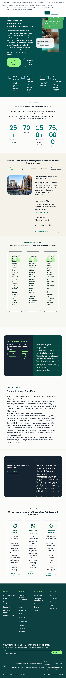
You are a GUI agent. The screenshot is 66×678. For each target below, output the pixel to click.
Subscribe (56, 652)
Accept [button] (47, 13)
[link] (33, 204)
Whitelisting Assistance (36, 663)
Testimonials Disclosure (31, 667)
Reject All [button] (55, 13)
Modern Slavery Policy (17, 667)
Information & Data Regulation (54, 667)
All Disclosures (58, 670)
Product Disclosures (48, 670)
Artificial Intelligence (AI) (22, 663)
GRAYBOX (60, 674)
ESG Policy (41, 667)
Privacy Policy (58, 663)
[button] (33, 397)
